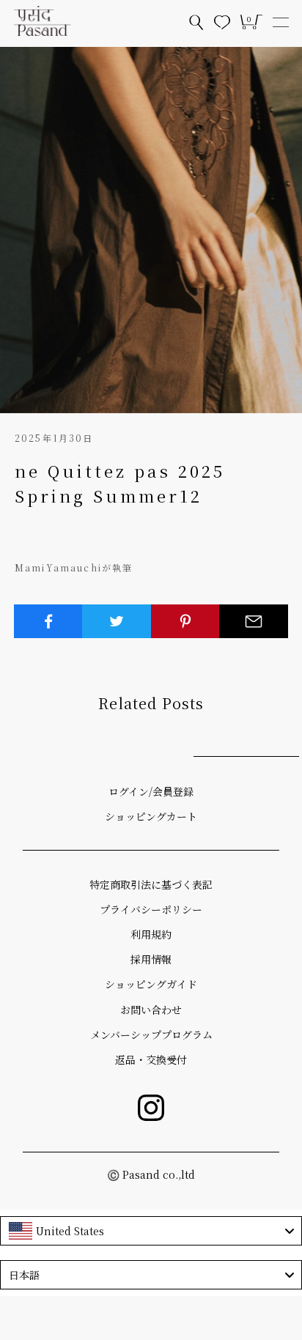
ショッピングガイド (151, 984)
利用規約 (151, 934)
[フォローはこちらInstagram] (151, 1108)
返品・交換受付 (151, 1059)
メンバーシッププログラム (151, 1034)
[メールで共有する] (253, 621)
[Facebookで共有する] (48, 621)
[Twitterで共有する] (116, 621)
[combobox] (151, 1230)
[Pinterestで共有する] (185, 621)
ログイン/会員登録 (151, 791)
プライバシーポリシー (151, 909)
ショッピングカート (151, 816)
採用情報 (151, 959)
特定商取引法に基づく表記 (151, 884)
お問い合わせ (151, 1009)
